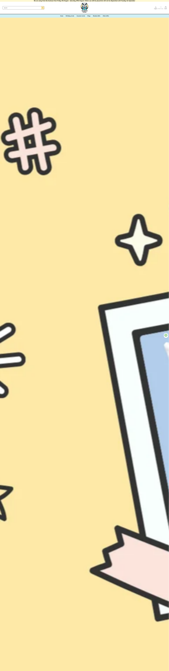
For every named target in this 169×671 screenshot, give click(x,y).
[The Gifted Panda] (84, 8)
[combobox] (23, 7)
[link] (160, 7)
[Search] (42, 7)
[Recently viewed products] (165, 335)
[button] (165, 7)
